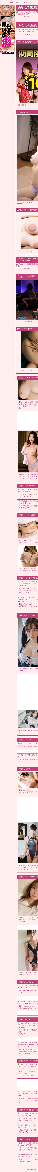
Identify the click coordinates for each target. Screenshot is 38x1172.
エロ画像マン (28, 769)
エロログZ (27, 739)
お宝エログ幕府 (27, 202)
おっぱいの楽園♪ (27, 251)
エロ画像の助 (26, 17)
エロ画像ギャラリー (28, 321)
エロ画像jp (27, 1139)
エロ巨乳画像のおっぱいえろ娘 (15, 2)
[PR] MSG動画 (21, 105)
